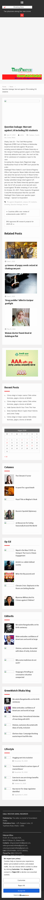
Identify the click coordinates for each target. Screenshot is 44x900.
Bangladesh (18, 202)
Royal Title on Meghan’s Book (26, 499)
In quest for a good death (25, 487)
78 (8, 202)
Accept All (21, 891)
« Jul (5, 457)
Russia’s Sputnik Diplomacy (26, 511)
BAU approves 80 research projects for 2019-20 (20, 223)
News (13, 138)
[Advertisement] (22, 44)
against (11, 202)
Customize (21, 880)
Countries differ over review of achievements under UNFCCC (17, 213)
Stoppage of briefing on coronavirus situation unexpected (24, 674)
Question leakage (16, 204)
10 (7, 442)
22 (32, 445)
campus (25, 202)
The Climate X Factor (23, 476)
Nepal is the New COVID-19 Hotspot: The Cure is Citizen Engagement (26, 553)
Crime (9, 138)
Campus (31, 135)
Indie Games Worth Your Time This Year (21, 407)
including (7, 204)
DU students (33, 202)
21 (27, 445)
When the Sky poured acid (25, 574)
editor (22, 135)
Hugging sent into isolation (22, 758)
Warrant (25, 204)
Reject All (21, 885)
